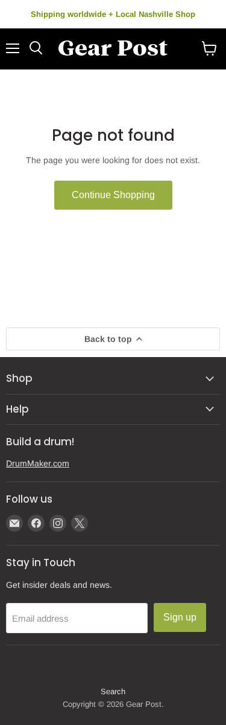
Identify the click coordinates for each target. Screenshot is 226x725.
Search (113, 691)
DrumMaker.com (37, 463)
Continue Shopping (113, 195)
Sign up (179, 617)
